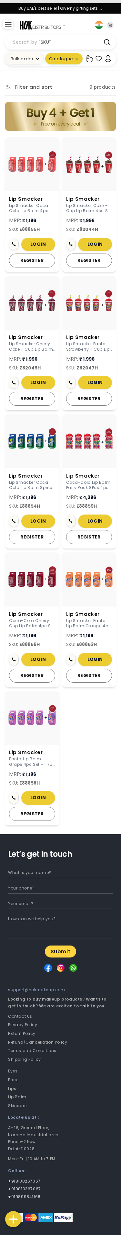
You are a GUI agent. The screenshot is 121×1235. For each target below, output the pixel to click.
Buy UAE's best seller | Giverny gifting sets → (60, 8)
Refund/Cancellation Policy (37, 1042)
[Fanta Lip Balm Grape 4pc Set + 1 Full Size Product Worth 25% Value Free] (32, 718)
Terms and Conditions (32, 1050)
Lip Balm (17, 1097)
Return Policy (21, 1033)
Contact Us (20, 1016)
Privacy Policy (22, 1024)
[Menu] (8, 25)
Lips (12, 1088)
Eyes (12, 1071)
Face (13, 1079)
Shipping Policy (24, 1059)
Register (32, 260)
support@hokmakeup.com (36, 989)
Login (38, 244)
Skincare (17, 1105)
